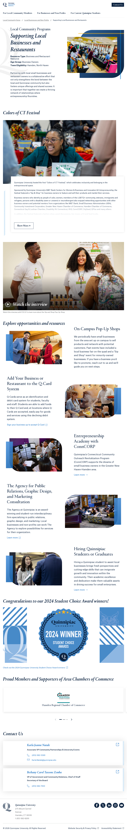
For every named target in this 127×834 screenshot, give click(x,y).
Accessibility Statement (112, 828)
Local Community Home (11, 20)
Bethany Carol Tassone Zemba (44, 772)
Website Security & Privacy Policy (83, 828)
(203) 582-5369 (38, 755)
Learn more (79, 475)
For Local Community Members (17, 13)
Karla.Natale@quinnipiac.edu (44, 760)
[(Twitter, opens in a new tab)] (102, 805)
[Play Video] (7, 304)
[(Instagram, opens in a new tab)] (115, 805)
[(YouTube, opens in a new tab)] (121, 805)
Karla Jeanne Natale (38, 745)
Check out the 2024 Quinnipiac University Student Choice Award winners (34, 668)
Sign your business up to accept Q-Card (26, 425)
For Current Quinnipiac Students (85, 13)
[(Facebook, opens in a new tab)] (96, 805)
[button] (60, 719)
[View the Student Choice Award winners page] (63, 635)
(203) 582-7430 (38, 786)
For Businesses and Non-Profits (51, 13)
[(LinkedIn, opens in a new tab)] (109, 805)
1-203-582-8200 (22, 818)
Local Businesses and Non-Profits (36, 20)
